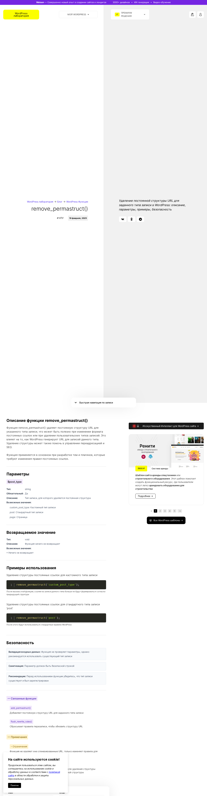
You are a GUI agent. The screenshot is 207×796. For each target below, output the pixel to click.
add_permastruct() (21, 708)
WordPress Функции (77, 201)
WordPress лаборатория (40, 201)
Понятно (15, 785)
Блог (59, 201)
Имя (11, 793)
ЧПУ (61, 218)
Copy (101, 583)
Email (63, 793)
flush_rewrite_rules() (21, 721)
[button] (122, 219)
